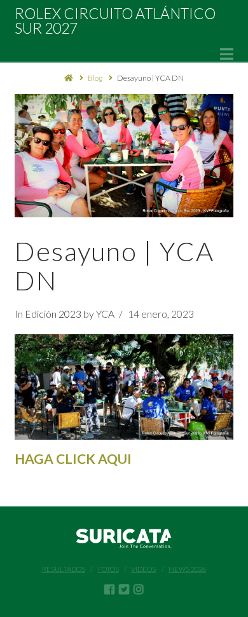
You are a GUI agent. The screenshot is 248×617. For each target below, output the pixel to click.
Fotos (108, 569)
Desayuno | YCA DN (150, 78)
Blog (95, 78)
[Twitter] (124, 589)
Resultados (63, 569)
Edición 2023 (53, 314)
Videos (143, 569)
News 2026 (187, 569)
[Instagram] (139, 589)
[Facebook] (109, 589)
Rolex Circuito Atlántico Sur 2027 (115, 21)
